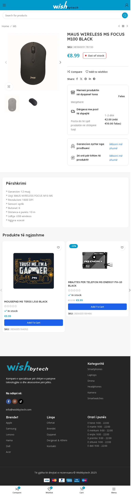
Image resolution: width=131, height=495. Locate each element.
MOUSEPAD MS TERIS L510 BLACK (26, 301)
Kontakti (51, 446)
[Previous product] (119, 26)
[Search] (125, 15)
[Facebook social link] (77, 79)
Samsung (11, 428)
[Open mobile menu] (4, 5)
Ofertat (51, 422)
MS (14, 26)
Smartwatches (95, 398)
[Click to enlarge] (9, 86)
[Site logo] (65, 4)
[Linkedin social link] (90, 79)
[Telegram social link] (94, 79)
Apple (9, 422)
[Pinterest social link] (85, 79)
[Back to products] (123, 26)
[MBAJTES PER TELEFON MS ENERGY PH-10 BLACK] (97, 261)
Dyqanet (51, 434)
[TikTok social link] (20, 401)
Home (5, 26)
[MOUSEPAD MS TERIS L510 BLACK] (33, 270)
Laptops (92, 375)
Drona (91, 380)
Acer (8, 452)
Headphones (94, 386)
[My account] (126, 5)
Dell (8, 446)
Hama (9, 440)
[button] (6, 62)
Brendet (51, 428)
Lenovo (10, 434)
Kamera (92, 392)
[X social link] (81, 79)
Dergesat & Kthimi (57, 440)
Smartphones (95, 369)
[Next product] (127, 26)
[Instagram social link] (14, 401)
